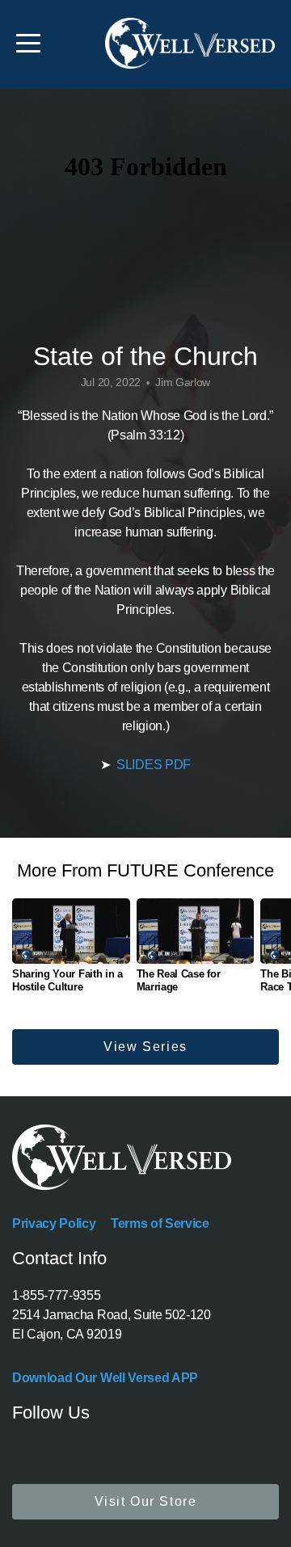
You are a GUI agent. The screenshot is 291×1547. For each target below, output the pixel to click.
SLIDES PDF (153, 764)
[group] (71, 952)
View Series (145, 1046)
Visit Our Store (146, 1501)
